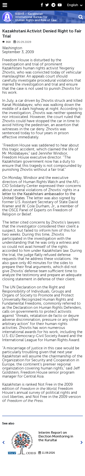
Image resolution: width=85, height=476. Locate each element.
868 (8, 42)
